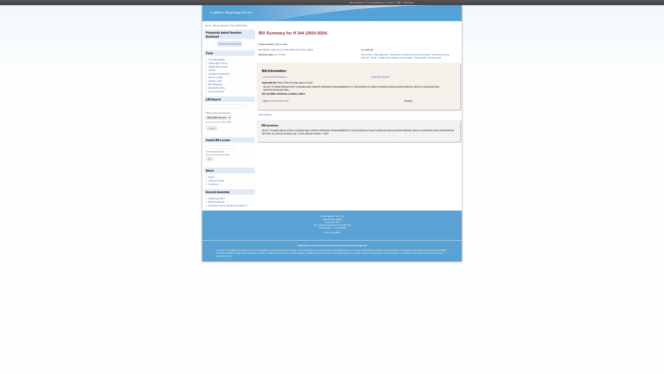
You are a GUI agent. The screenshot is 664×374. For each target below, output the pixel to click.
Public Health (420, 57)
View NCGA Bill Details (275, 76)
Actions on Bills (215, 77)
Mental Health (434, 57)
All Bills (211, 70)
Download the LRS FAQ (229, 43)
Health (374, 57)
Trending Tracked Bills (218, 73)
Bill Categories (215, 84)
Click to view (281, 44)
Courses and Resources (375, 3)
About (211, 176)
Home (208, 25)
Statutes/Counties (216, 87)
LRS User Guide (216, 180)
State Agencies (381, 54)
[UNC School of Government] (286, 2)
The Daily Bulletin (216, 59)
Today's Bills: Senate (218, 66)
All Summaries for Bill (279, 100)
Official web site (216, 198)
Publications (409, 3)
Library (391, 3)
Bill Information (216, 201)
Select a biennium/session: (218, 112)
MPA (399, 3)
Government (367, 54)
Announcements (216, 91)
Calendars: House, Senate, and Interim (227, 205)
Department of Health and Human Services (410, 54)
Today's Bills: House (217, 63)
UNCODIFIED (265, 114)
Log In (326, 232)
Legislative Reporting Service (231, 12)
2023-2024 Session (380, 76)
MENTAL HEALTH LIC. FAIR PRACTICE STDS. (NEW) (287, 49)
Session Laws (215, 80)
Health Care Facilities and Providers (395, 57)
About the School (356, 3)
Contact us (213, 183)
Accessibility (335, 232)
